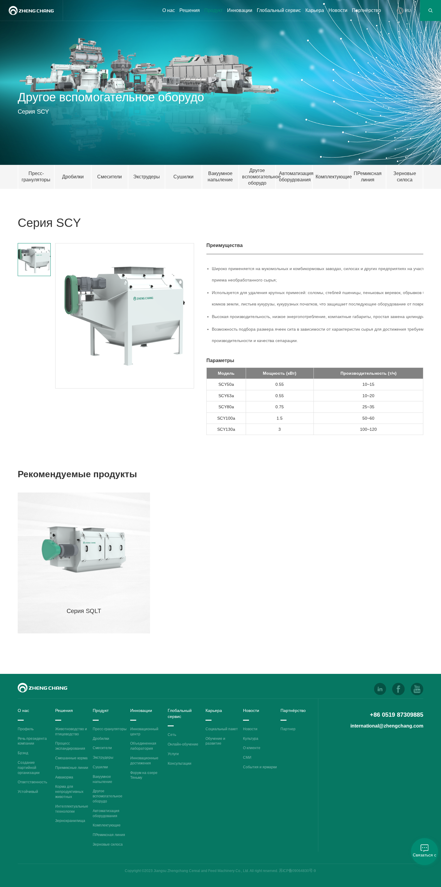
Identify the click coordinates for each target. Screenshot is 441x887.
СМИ (247, 757)
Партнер (288, 729)
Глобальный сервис (279, 10)
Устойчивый (28, 792)
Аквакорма (64, 777)
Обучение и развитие (215, 741)
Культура (250, 739)
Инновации (239, 10)
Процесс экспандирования (70, 746)
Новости (337, 10)
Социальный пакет (222, 729)
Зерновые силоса (108, 844)
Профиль (26, 729)
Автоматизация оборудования (106, 813)
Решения (189, 10)
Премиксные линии (71, 768)
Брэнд (23, 753)
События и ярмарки (260, 767)
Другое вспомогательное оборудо (107, 796)
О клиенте (251, 748)
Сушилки (100, 767)
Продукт (213, 10)
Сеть (172, 735)
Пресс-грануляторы (110, 729)
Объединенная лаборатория (143, 746)
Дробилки (101, 739)
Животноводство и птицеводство (71, 731)
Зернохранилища (70, 821)
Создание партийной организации (29, 767)
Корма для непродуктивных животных (69, 791)
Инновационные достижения (144, 760)
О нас (168, 10)
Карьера (314, 10)
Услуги (173, 754)
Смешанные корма (71, 758)
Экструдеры (103, 757)
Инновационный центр (144, 731)
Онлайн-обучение (183, 744)
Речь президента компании (32, 741)
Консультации (179, 763)
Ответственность (32, 782)
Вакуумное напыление (102, 779)
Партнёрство (366, 10)
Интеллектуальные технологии (71, 809)
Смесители (102, 748)
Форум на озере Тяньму (144, 775)
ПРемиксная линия (109, 835)
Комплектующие (107, 825)
